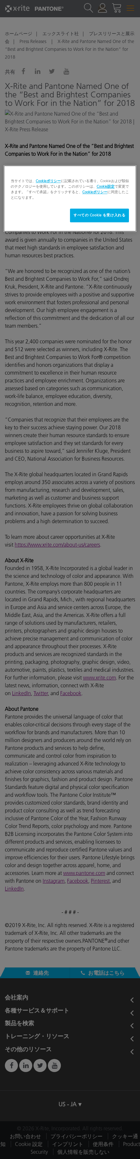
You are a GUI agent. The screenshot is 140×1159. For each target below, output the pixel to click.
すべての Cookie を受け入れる (99, 215)
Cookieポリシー (48, 181)
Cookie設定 (106, 186)
